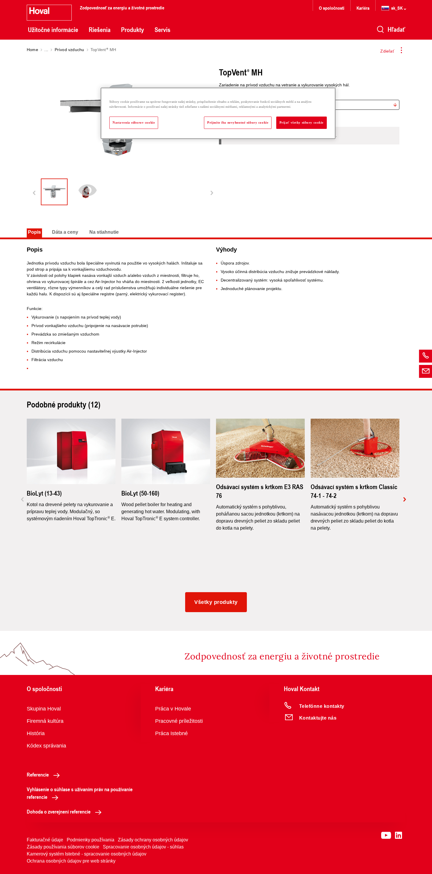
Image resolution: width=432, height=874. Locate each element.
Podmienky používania (90, 839)
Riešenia (99, 29)
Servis (162, 29)
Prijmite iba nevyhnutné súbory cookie (237, 122)
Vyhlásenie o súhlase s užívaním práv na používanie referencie (80, 793)
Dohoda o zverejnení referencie (59, 811)
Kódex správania (46, 746)
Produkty (132, 29)
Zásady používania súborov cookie (63, 846)
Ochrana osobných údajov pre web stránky (71, 860)
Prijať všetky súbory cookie (301, 122)
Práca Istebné (171, 733)
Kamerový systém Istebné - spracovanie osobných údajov (86, 853)
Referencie (38, 774)
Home (32, 49)
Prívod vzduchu (69, 49)
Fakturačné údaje (45, 839)
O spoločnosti (331, 7)
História (36, 733)
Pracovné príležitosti (179, 721)
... (46, 49)
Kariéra (362, 7)
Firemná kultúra (45, 721)
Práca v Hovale (173, 709)
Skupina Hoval (44, 709)
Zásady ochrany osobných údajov (153, 839)
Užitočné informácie (53, 29)
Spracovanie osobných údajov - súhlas (143, 846)
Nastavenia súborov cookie (134, 122)
